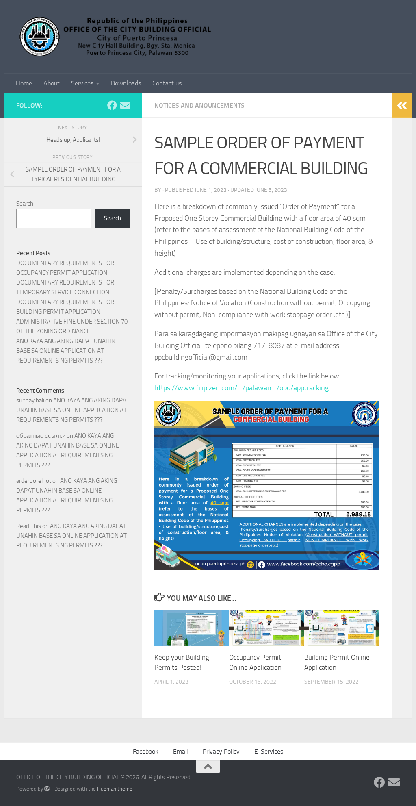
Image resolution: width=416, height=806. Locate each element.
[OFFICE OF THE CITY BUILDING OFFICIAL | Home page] (116, 36)
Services (82, 83)
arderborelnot (33, 480)
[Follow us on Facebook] (112, 105)
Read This (28, 526)
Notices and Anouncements (199, 105)
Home (24, 83)
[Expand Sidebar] (402, 105)
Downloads (126, 83)
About (51, 83)
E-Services (268, 751)
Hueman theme (114, 789)
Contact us (167, 83)
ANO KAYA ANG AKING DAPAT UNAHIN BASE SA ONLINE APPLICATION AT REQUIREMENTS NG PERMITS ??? (65, 350)
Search (24, 203)
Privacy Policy (221, 751)
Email (180, 751)
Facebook (145, 751)
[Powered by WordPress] (47, 788)
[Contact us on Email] (125, 105)
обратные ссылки (40, 435)
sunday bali (30, 400)
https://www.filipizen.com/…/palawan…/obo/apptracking (241, 387)
